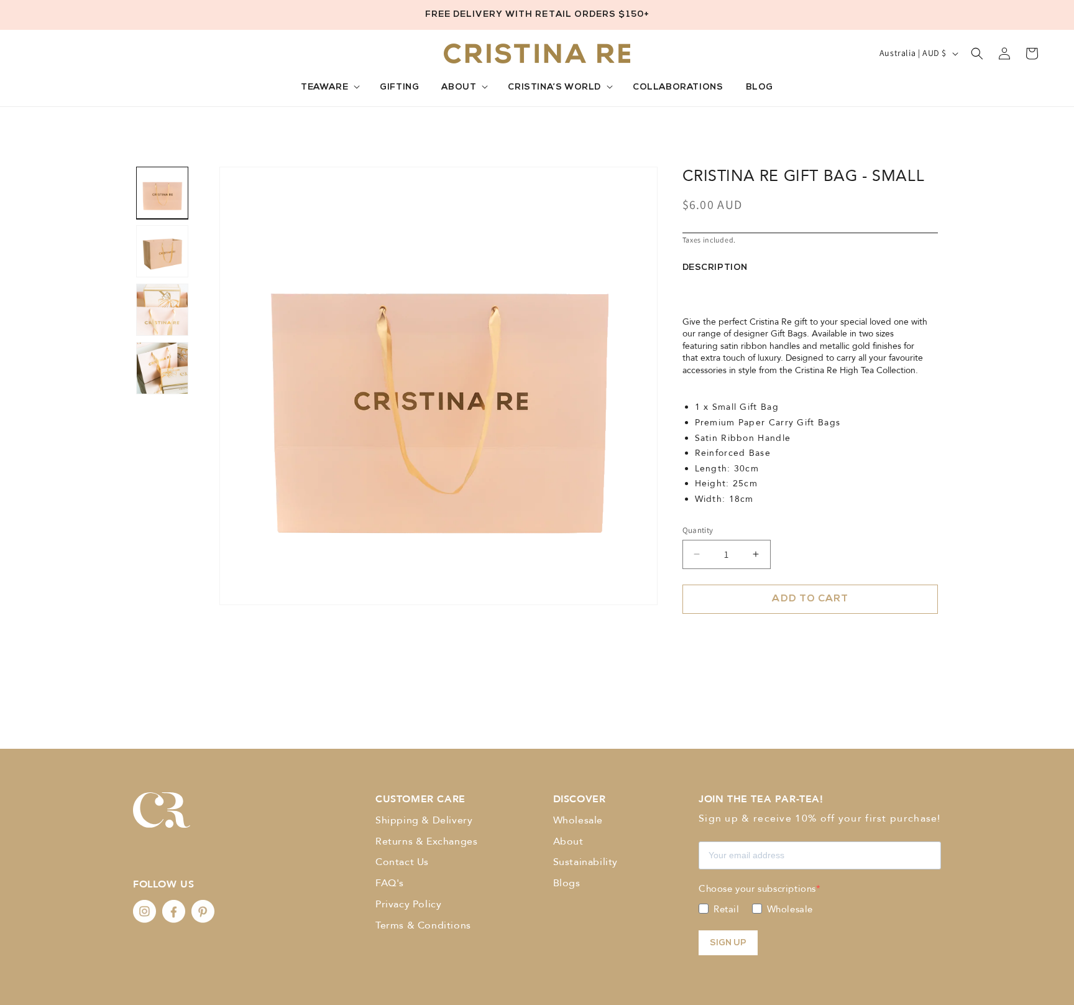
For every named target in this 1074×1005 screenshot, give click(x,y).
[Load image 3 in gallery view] (162, 310)
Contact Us (402, 862)
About (568, 841)
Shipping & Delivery (423, 820)
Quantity (698, 529)
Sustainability (585, 862)
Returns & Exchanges (426, 841)
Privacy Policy (408, 904)
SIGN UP (728, 943)
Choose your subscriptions (757, 888)
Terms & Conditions (423, 925)
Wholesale (578, 820)
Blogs (567, 883)
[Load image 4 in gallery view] (162, 368)
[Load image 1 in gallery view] (162, 193)
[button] (329, 88)
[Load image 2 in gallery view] (162, 251)
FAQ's (389, 883)
